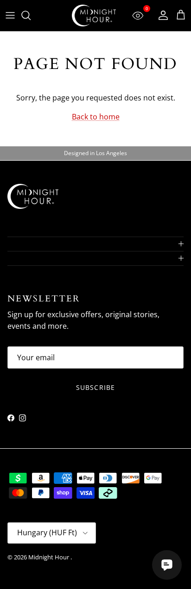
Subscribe (95, 387)
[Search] (30, 15)
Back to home (96, 117)
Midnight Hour (49, 557)
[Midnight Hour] (94, 15)
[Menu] (10, 15)
